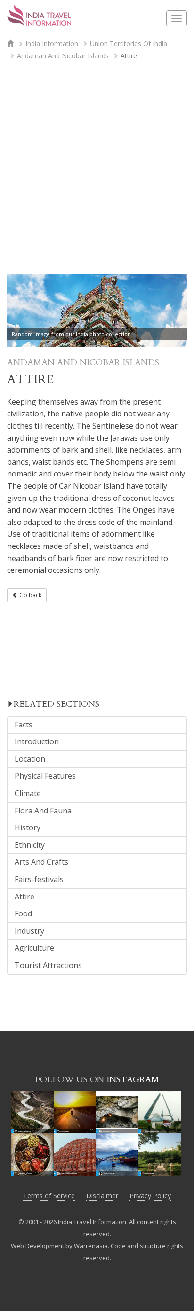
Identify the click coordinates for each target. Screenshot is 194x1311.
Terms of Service (49, 1195)
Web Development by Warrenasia (59, 1245)
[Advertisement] (97, 170)
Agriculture (34, 948)
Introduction (37, 741)
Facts (23, 724)
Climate (28, 793)
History (27, 827)
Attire (24, 896)
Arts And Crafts (41, 862)
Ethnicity (30, 845)
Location (30, 759)
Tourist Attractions (48, 965)
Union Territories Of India (128, 43)
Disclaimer (102, 1195)
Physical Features (45, 776)
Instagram (132, 1079)
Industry (29, 931)
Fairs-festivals (39, 879)
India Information (51, 43)
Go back (29, 595)
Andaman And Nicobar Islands (63, 55)
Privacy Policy (150, 1195)
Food (23, 913)
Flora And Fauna (43, 810)
